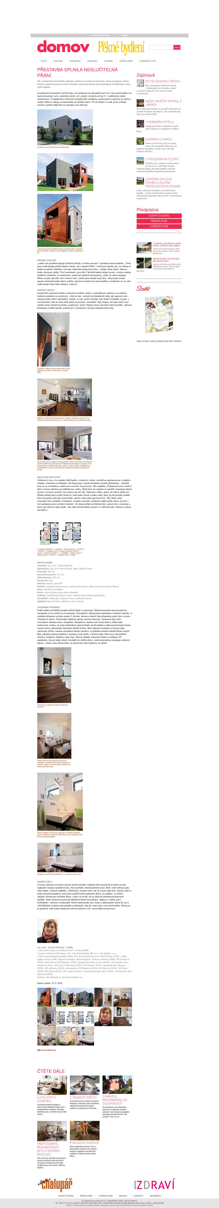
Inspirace (74, 61)
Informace (155, 1196)
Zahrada (92, 61)
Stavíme (108, 61)
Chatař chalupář (100, 35)
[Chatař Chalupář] (55, 1184)
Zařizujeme (126, 61)
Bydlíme (58, 61)
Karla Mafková (49, 1050)
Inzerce (123, 1196)
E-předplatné (159, 226)
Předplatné (159, 221)
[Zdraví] (154, 1184)
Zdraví (124, 35)
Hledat (177, 47)
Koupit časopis (159, 215)
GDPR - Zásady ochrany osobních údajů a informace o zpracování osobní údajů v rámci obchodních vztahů (109, 1205)
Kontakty (138, 1196)
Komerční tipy (148, 61)
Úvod (44, 61)
